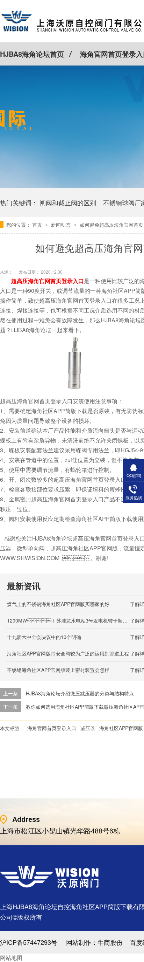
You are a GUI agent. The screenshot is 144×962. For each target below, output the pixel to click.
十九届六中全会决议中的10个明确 (44, 636)
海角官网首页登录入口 (51, 727)
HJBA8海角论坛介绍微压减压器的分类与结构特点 (80, 693)
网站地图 (11, 958)
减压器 (87, 727)
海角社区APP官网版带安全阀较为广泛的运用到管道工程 (68, 653)
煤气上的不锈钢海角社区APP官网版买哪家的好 (58, 603)
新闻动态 (61, 224)
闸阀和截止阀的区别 (67, 202)
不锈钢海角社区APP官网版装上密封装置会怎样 (58, 669)
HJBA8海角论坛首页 (32, 54)
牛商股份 (110, 942)
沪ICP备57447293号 (28, 942)
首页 (37, 224)
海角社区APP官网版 (121, 727)
